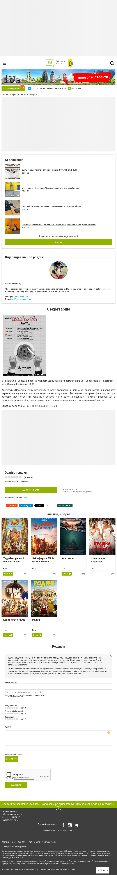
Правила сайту (31, 869)
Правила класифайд (48, 869)
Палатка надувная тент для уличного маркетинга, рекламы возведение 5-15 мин (59, 224)
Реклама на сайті (9, 811)
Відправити (16, 785)
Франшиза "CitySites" (11, 817)
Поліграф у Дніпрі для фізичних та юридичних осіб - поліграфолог (52, 206)
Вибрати (12, 759)
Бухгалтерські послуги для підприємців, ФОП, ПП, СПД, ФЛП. (50, 170)
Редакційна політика (66, 869)
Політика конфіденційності (13, 869)
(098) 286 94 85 (21, 297)
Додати (58, 242)
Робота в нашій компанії (12, 814)
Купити (7, 574)
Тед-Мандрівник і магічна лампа (13, 560)
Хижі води (68, 558)
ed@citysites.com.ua (21, 299)
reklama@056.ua (49, 842)
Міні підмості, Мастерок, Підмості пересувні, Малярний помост (51, 188)
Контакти (55, 830)
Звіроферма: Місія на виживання (43, 560)
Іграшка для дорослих (98, 560)
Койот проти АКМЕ (14, 619)
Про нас (46, 830)
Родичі (36, 619)
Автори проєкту (67, 830)
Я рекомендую (32, 490)
